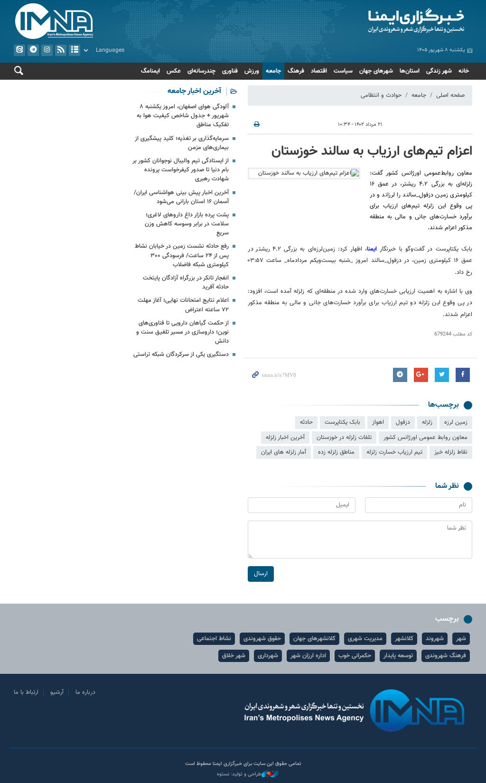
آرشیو (74, 50)
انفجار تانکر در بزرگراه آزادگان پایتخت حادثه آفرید (186, 282)
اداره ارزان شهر (308, 656)
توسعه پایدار (398, 656)
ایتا (19, 50)
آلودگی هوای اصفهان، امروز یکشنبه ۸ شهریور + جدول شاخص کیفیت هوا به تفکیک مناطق (183, 116)
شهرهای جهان (376, 71)
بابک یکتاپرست (342, 422)
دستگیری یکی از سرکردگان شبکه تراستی (181, 354)
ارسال (261, 573)
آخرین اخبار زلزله (285, 437)
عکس (174, 71)
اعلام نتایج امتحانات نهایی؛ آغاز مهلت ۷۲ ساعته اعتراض (183, 305)
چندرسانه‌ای (201, 71)
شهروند (435, 638)
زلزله (427, 422)
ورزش (251, 71)
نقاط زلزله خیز (450, 452)
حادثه (306, 422)
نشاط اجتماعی (214, 638)
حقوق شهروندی (262, 638)
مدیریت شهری (365, 638)
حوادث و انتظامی (381, 95)
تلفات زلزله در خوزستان (344, 437)
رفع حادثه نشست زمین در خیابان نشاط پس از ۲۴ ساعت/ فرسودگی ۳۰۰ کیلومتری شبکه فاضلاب (182, 255)
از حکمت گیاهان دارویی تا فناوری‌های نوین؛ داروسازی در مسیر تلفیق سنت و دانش (182, 332)
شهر (461, 638)
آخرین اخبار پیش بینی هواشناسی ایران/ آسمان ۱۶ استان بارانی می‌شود (181, 197)
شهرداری (268, 656)
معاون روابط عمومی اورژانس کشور (425, 437)
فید (60, 50)
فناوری (230, 71)
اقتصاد (319, 71)
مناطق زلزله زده (336, 452)
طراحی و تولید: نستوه (239, 774)
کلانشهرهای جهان (314, 638)
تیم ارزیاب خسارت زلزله (394, 452)
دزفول (403, 422)
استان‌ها (410, 71)
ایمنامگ (150, 71)
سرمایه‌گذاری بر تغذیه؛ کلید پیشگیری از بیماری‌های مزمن (182, 143)
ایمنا (360, 21)
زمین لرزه (455, 422)
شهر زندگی (439, 71)
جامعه (273, 71)
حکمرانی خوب (354, 656)
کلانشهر (404, 638)
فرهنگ (296, 71)
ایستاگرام (47, 50)
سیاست (343, 71)
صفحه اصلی (450, 95)
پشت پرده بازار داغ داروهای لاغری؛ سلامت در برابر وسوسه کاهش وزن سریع (187, 224)
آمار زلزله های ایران (283, 452)
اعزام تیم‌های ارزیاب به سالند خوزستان (371, 151)
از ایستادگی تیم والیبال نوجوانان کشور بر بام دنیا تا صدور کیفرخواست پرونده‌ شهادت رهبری (180, 170)
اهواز (378, 422)
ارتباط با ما (26, 692)
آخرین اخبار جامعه (194, 91)
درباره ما (85, 692)
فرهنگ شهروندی (445, 656)
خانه (463, 71)
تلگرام (33, 50)
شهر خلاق (233, 656)
